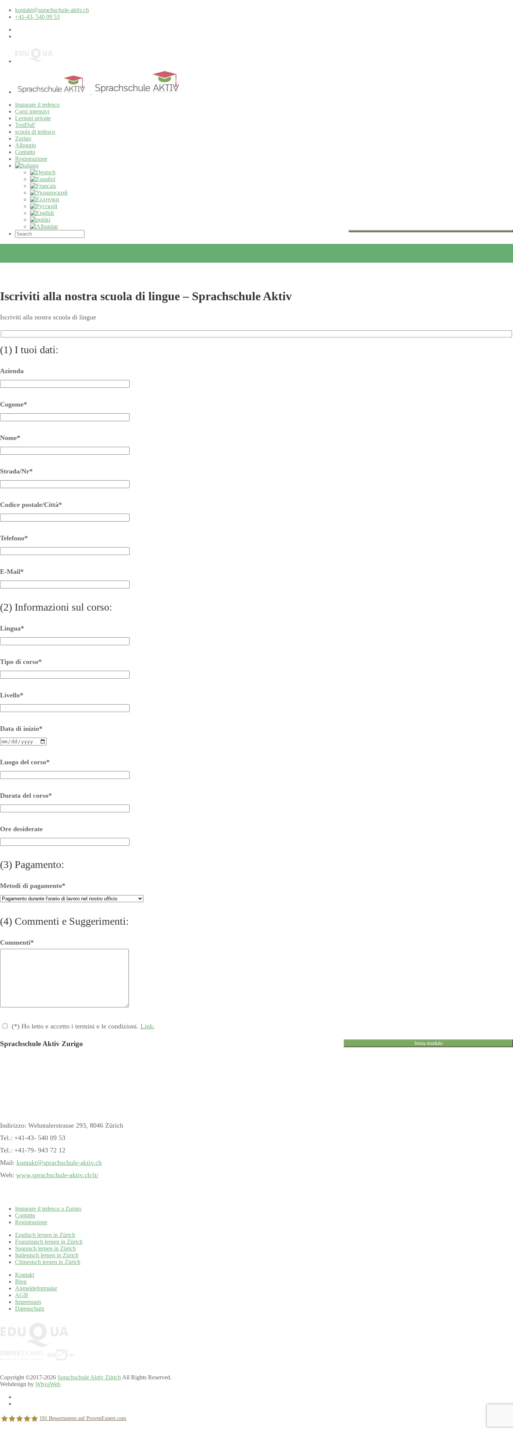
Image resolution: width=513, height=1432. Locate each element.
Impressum (28, 1302)
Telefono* (14, 538)
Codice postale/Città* (31, 504)
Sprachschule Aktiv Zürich (89, 1377)
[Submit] (431, 231)
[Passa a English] (42, 213)
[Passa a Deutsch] (43, 172)
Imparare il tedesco (37, 104)
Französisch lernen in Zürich (49, 1241)
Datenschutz (29, 1308)
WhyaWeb (47, 1384)
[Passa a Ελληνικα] (44, 199)
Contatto (25, 152)
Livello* (11, 695)
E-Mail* (12, 571)
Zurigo (23, 138)
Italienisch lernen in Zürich (46, 1255)
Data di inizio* (21, 728)
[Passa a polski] (40, 219)
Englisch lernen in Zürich (45, 1235)
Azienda (12, 371)
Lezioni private (33, 118)
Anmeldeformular (36, 1288)
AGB (21, 1295)
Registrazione (31, 159)
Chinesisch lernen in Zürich (47, 1262)
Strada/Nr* (16, 471)
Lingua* (12, 628)
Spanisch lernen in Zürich (45, 1248)
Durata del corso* (26, 795)
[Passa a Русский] (43, 206)
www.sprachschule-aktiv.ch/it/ (57, 1175)
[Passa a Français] (43, 186)
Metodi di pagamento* (32, 885)
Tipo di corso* (21, 661)
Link (146, 1026)
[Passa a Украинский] (49, 192)
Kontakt (24, 1275)
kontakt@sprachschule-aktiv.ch (52, 10)
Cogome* (13, 404)
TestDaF (25, 125)
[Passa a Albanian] (44, 226)
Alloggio (25, 145)
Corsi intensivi (32, 111)
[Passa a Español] (42, 179)
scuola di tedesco (35, 132)
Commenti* (17, 942)
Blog (21, 1281)
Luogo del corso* (25, 762)
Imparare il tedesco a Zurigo (48, 1208)
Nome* (10, 438)
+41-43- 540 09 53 (37, 17)
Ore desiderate (21, 829)
